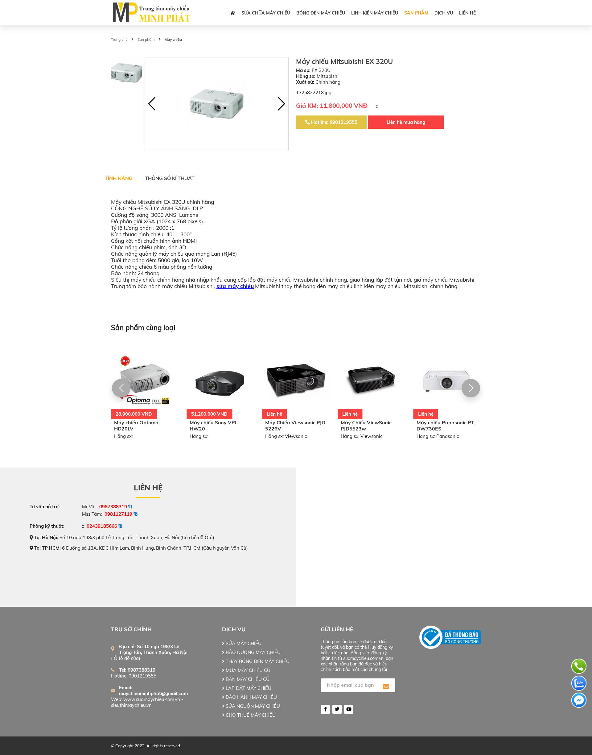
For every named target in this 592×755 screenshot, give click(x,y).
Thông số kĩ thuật (170, 178)
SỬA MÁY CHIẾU (242, 643)
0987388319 (113, 507)
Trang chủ (119, 39)
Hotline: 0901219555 (333, 122)
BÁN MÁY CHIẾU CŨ (246, 679)
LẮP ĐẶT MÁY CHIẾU (247, 688)
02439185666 (102, 526)
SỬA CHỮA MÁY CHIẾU (265, 13)
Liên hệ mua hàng (406, 122)
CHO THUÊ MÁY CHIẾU (250, 715)
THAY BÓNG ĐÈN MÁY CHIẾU (257, 661)
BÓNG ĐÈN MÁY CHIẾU (320, 13)
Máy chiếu (173, 39)
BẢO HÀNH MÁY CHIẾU (250, 697)
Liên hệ (467, 13)
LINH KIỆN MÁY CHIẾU (374, 13)
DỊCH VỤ (443, 13)
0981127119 (118, 514)
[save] (386, 686)
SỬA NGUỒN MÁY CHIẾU (252, 706)
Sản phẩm (416, 13)
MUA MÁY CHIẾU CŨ (247, 670)
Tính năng (119, 178)
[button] (281, 104)
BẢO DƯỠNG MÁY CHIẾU (252, 652)
